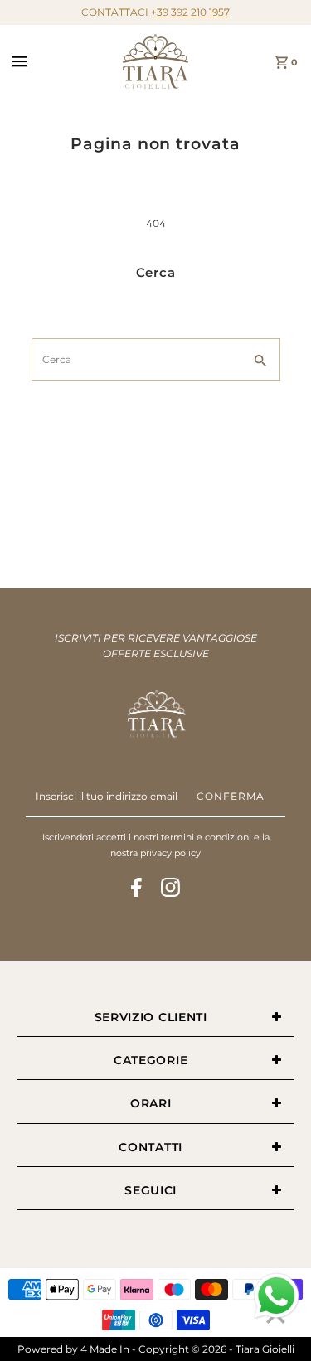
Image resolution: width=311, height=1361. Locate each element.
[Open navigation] (62, 61)
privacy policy (170, 853)
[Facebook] (136, 890)
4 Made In (104, 1349)
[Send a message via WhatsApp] (276, 1296)
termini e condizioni (206, 837)
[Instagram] (170, 890)
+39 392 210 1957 (190, 12)
